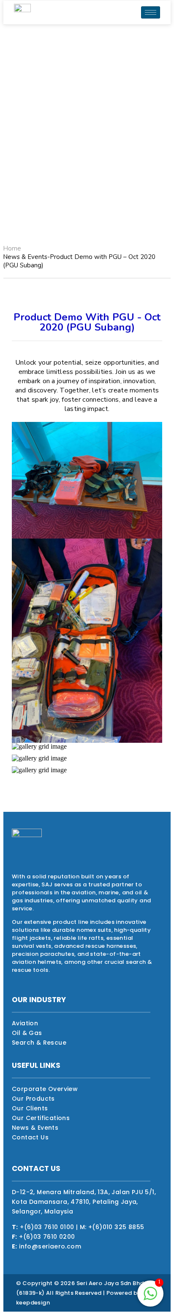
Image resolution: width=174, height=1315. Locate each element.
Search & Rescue (39, 1042)
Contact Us (30, 1137)
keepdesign (33, 1303)
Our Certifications (41, 1118)
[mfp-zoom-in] (87, 477)
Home (12, 248)
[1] (150, 1298)
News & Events (35, 1127)
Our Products (33, 1098)
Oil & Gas (27, 1033)
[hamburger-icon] (150, 12)
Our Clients (30, 1108)
